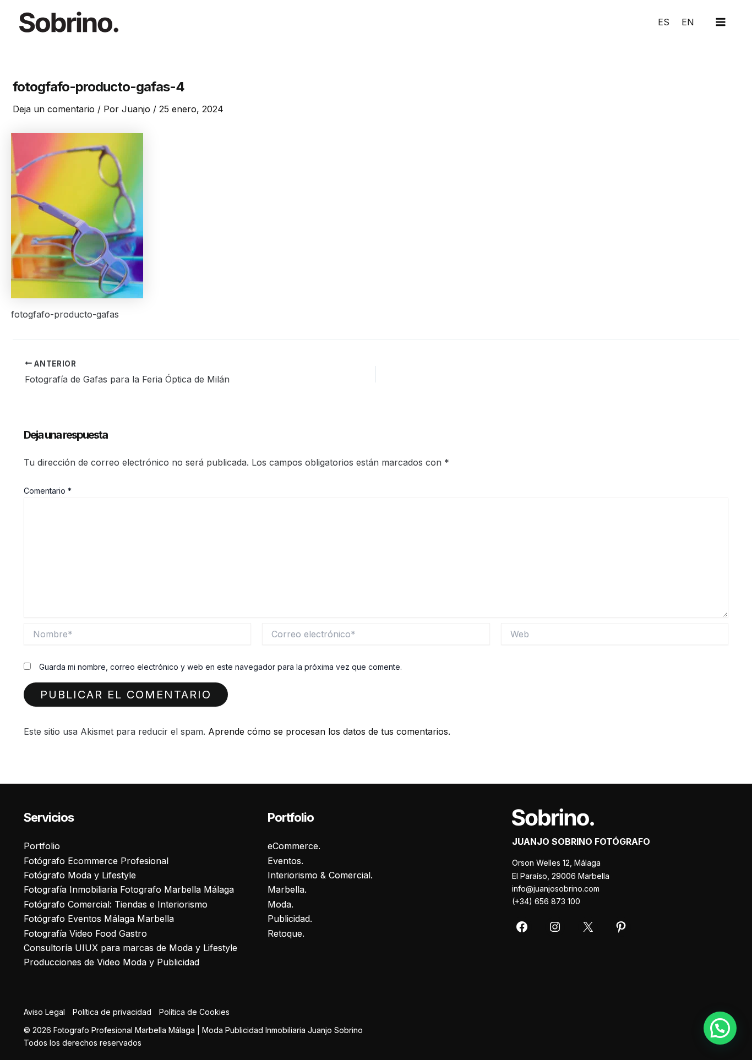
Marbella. (287, 889)
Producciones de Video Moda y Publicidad (111, 962)
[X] (588, 927)
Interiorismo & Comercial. (320, 875)
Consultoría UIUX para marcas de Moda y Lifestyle (130, 947)
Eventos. (285, 860)
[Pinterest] (621, 927)
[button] (720, 1028)
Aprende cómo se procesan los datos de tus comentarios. (329, 731)
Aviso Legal (44, 1012)
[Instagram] (555, 927)
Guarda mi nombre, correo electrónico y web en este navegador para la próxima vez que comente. (220, 666)
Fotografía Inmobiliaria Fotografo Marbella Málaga (129, 889)
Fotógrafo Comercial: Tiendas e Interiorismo (116, 904)
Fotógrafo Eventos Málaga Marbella (99, 918)
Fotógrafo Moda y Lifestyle (80, 875)
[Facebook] (522, 927)
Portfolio (42, 845)
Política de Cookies (194, 1012)
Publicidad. (290, 918)
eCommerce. (294, 845)
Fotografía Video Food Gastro (85, 933)
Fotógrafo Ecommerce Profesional (96, 860)
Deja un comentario (54, 108)
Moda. (280, 904)
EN (688, 22)
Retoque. (286, 933)
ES (663, 22)
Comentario (48, 490)
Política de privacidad (112, 1012)
